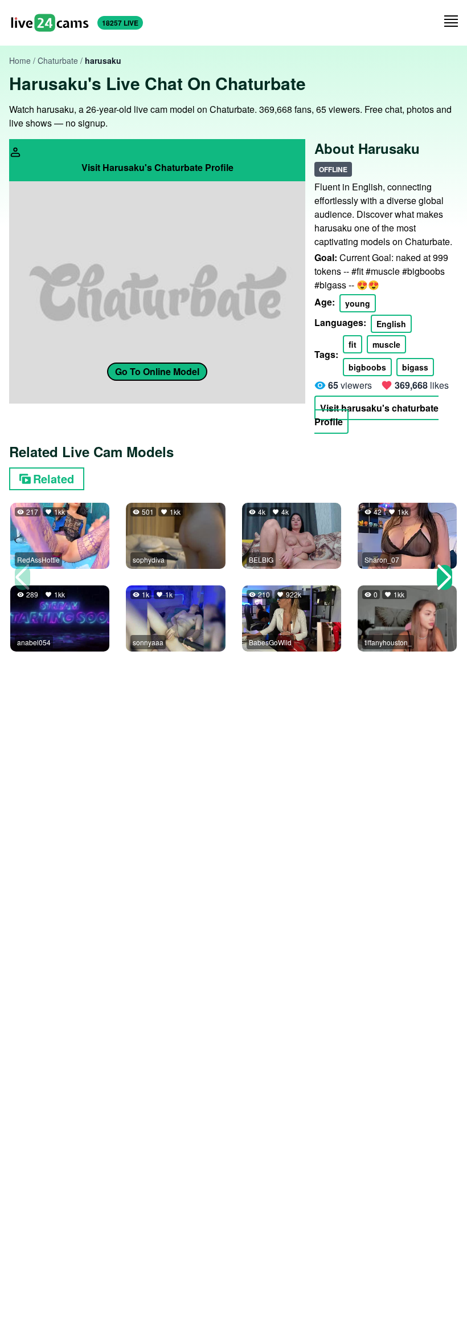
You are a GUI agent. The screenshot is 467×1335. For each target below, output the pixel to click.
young (357, 303)
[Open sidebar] (451, 21)
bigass (415, 367)
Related (53, 478)
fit (353, 344)
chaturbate (58, 60)
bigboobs (367, 367)
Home (20, 60)
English (391, 323)
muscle (386, 344)
